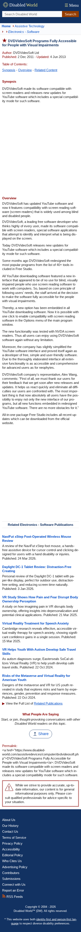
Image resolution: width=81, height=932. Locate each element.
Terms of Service (14, 837)
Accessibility (11, 849)
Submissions (11, 878)
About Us (8, 820)
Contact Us (10, 831)
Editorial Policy (12, 855)
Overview (25, 70)
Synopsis (8, 70)
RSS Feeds (14, 896)
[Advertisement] (40, 150)
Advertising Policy (14, 867)
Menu (72, 5)
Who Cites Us (12, 861)
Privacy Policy (12, 843)
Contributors (10, 873)
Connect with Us (13, 884)
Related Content (46, 70)
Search (70, 14)
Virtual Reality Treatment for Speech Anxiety (35, 623)
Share (43, 734)
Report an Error (13, 890)
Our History (10, 825)
